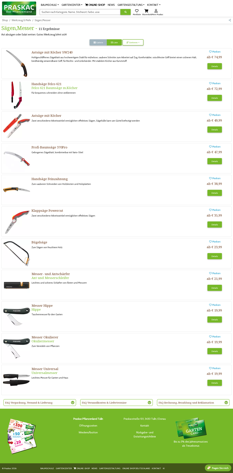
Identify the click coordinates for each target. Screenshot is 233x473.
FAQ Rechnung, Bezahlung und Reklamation (186, 402)
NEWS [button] (111, 4)
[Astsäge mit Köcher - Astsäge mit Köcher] (16, 126)
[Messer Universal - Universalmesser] (16, 379)
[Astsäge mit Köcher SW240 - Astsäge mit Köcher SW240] (16, 63)
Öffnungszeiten (88, 425)
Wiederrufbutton (88, 432)
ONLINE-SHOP (83, 468)
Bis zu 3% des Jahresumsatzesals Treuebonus (191, 443)
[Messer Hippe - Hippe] (16, 316)
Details (215, 66)
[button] (50, 5)
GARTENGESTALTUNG (109, 468)
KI (164, 468)
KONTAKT (156, 468)
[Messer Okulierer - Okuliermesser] (16, 348)
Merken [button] (216, 51)
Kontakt (144, 425)
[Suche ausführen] (125, 12)
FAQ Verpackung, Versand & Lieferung (29, 402)
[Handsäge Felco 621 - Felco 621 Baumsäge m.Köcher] (16, 94)
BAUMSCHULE (47, 468)
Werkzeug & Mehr (21, 20)
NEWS (94, 468)
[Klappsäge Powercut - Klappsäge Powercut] (16, 221)
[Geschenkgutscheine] (21, 435)
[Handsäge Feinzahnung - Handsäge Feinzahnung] (16, 189)
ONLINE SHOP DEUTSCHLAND (136, 468)
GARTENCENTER (64, 468)
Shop (5, 20)
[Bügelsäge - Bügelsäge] (16, 253)
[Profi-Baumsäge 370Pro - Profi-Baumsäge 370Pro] (16, 158)
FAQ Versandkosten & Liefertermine (104, 402)
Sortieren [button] (133, 42)
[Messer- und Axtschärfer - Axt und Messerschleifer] (16, 284)
